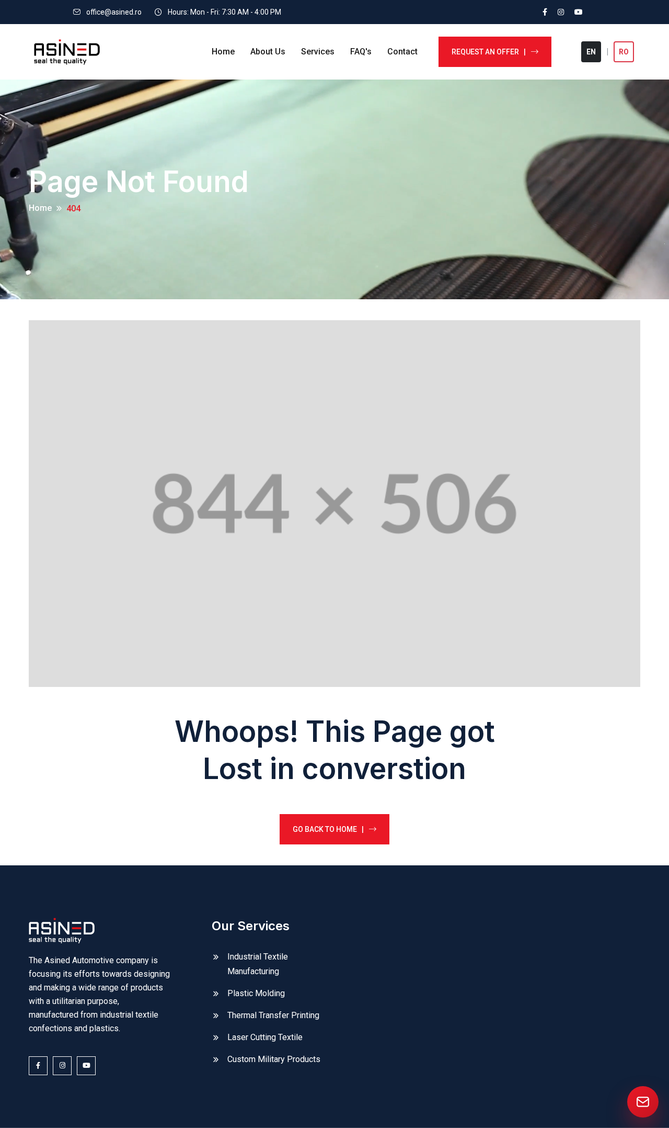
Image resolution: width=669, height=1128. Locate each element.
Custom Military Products (273, 1059)
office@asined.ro (114, 12)
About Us (267, 52)
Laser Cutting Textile (265, 1037)
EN (591, 52)
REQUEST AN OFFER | (489, 52)
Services (317, 52)
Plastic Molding (256, 993)
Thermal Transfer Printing (273, 1015)
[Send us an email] (643, 1102)
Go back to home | (328, 829)
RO (624, 52)
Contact (402, 52)
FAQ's (361, 52)
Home (223, 52)
